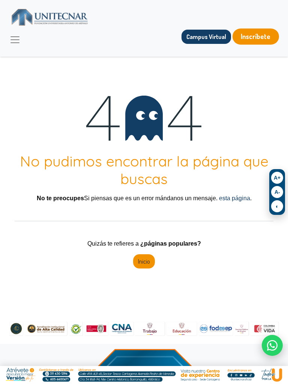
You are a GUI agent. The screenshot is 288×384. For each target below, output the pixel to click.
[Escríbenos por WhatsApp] (272, 345)
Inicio (144, 261)
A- (277, 192)
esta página (234, 198)
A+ (277, 178)
